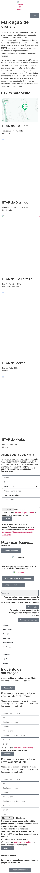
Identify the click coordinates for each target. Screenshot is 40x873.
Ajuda (5, 659)
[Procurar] (38, 593)
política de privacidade (24, 513)
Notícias (6, 663)
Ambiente (6, 654)
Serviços (6, 634)
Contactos (7, 647)
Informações (7, 629)
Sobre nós (6, 638)
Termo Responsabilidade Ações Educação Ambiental (18, 532)
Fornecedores (8, 642)
